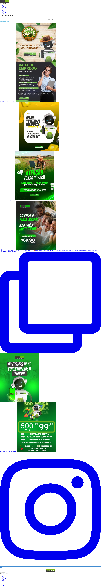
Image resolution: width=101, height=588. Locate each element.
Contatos (3, 580)
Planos (3, 6)
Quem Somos (4, 7)
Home (2, 5)
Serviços (3, 8)
